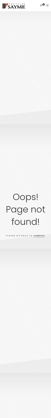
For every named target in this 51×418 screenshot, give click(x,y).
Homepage (39, 235)
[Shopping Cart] (41, 5)
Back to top (46, 411)
